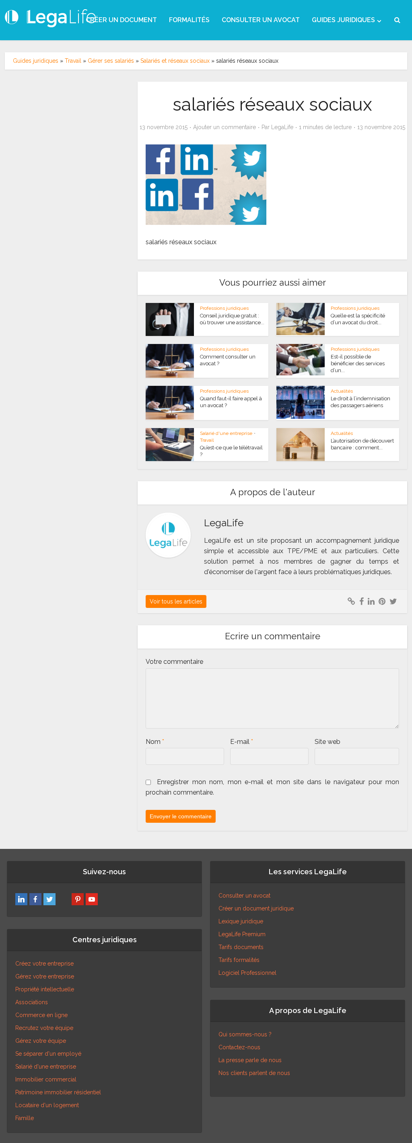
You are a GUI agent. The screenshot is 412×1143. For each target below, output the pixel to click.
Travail (73, 61)
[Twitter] (49, 899)
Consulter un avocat (244, 895)
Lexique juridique (240, 921)
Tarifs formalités (239, 960)
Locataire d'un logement (47, 1105)
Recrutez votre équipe (44, 1028)
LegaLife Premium (242, 934)
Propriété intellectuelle (44, 989)
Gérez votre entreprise (44, 976)
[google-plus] (64, 899)
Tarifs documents (241, 947)
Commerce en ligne (41, 1015)
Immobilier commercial (45, 1079)
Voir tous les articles (176, 601)
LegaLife (282, 127)
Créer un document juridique (256, 908)
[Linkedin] (21, 899)
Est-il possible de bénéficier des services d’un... (358, 363)
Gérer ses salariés (111, 61)
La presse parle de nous (250, 1060)
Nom (155, 742)
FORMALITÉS (189, 20)
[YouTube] (92, 899)
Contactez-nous (239, 1047)
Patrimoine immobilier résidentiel (58, 1092)
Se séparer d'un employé (48, 1053)
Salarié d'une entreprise (226, 433)
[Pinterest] (78, 899)
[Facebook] (35, 899)
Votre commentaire (174, 661)
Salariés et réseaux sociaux (175, 61)
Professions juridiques (224, 308)
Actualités (342, 391)
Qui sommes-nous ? (245, 1034)
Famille (24, 1118)
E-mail (241, 742)
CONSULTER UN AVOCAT (261, 20)
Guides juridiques (35, 61)
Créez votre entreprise (44, 963)
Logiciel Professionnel (247, 973)
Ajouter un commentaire (224, 127)
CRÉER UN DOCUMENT (121, 20)
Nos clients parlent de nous (254, 1073)
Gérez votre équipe (40, 1041)
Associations (31, 1002)
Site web (327, 742)
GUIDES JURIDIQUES (343, 20)
